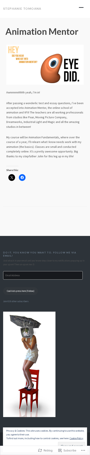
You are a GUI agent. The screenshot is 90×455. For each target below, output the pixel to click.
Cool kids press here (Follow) (20, 290)
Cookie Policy (76, 438)
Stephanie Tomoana (22, 8)
